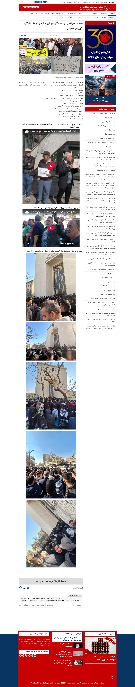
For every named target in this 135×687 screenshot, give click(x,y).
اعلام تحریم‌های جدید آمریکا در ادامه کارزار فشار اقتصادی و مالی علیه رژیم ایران (100, 152)
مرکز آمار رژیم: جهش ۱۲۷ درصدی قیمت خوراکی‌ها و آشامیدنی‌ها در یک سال (100, 158)
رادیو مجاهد (96, 13)
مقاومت (104, 18)
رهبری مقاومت (82, 13)
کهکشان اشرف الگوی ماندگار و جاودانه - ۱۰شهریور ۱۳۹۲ (100, 321)
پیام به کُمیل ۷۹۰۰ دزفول (107, 138)
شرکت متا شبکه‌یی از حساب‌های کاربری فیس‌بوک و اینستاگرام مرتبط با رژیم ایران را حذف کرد (100, 214)
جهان (70, 18)
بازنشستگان (27, 605)
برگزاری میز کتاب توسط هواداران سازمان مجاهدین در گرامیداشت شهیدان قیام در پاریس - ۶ (87, 2)
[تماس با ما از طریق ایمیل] (32, 655)
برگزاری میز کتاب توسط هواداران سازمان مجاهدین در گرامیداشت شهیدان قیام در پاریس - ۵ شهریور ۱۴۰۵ (100, 328)
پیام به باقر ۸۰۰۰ (110, 130)
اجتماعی (86, 18)
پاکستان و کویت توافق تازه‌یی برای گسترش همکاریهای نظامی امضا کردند (100, 240)
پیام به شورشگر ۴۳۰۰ (108, 282)
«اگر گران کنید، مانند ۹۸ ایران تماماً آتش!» (102, 298)
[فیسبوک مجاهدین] (35, 2)
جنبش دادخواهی (60, 13)
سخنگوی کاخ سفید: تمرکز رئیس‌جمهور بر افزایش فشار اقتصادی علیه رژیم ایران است (100, 234)
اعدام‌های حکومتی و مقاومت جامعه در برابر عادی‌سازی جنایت (100, 314)
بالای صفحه (112, 677)
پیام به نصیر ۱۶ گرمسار (108, 278)
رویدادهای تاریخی (71, 13)
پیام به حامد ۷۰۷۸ (110, 118)
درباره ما (41, 13)
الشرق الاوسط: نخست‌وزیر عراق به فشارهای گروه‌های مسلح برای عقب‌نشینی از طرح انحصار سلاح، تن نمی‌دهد (100, 185)
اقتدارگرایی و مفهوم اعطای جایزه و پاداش (103, 113)
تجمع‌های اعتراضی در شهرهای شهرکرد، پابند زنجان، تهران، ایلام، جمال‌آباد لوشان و (62, 668)
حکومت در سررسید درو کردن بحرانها (104, 309)
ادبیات (52, 13)
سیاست (95, 18)
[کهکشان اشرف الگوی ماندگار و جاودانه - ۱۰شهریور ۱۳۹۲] (100, 645)
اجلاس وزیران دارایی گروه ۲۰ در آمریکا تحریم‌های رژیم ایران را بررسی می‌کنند (100, 221)
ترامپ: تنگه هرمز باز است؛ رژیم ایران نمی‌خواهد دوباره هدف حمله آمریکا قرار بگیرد (100, 165)
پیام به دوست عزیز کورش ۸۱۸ (106, 126)
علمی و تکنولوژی (59, 18)
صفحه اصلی (112, 13)
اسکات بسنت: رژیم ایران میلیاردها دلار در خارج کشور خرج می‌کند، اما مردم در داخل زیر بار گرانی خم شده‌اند (100, 200)
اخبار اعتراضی (50, 605)
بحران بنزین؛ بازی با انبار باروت (106, 147)
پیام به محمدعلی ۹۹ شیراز (107, 286)
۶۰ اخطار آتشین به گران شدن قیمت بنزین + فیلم (101, 259)
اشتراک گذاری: (78, 588)
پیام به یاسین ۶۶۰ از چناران (107, 294)
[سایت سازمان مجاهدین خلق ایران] (67, 7)
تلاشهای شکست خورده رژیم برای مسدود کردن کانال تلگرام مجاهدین (62, 659)
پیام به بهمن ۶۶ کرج (109, 290)
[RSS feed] (46, 2)
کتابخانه (47, 13)
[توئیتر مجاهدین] (37, 2)
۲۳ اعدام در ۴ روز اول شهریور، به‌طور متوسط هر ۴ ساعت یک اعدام (100, 303)
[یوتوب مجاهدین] (40, 2)
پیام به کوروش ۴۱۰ (109, 273)
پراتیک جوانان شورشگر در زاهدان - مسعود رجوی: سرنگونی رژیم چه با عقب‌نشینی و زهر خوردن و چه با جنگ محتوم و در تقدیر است (100, 176)
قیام (33, 605)
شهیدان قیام (40, 605)
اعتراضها (23, 35)
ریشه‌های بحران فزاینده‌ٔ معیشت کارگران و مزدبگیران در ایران (100, 264)
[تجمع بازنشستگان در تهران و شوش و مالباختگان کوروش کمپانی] (51, 56)
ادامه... (38, 646)
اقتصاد (78, 18)
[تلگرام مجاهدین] (43, 2)
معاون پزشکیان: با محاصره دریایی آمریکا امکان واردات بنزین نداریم (100, 227)
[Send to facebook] (20, 587)
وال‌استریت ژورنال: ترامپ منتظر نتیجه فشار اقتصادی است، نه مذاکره (100, 208)
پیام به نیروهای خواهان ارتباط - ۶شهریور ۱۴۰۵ (101, 269)
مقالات (89, 13)
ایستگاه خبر (104, 13)
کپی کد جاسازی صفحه (75, 595)
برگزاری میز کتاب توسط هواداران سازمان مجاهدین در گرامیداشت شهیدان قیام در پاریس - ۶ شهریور (100, 193)
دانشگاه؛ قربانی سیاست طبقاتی (106, 170)
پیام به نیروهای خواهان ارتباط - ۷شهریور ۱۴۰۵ (101, 142)
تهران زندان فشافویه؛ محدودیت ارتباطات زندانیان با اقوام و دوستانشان (63, 650)
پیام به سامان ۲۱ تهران (108, 122)
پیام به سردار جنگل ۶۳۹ (108, 134)
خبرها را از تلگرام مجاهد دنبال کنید (51, 581)
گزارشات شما (34, 13)
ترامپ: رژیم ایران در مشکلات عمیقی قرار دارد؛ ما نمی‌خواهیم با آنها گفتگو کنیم (100, 253)
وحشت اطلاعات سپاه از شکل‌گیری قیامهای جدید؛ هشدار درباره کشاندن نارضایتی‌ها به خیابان (100, 247)
